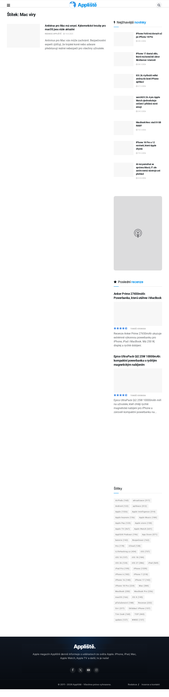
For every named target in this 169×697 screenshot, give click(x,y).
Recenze (145, 603)
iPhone (140, 569)
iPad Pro (122, 569)
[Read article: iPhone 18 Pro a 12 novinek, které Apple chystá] (124, 148)
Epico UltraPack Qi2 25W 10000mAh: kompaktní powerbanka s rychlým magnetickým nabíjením (137, 360)
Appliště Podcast (126, 534)
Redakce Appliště (53, 34)
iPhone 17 (142, 580)
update (121, 620)
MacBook (122, 591)
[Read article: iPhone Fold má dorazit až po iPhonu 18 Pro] (124, 39)
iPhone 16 (123, 580)
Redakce (132, 684)
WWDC (138, 620)
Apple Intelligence (143, 512)
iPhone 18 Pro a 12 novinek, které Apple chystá (146, 145)
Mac (144, 586)
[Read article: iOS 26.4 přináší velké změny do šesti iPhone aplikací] (124, 81)
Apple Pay (123, 523)
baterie (121, 540)
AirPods (122, 500)
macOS (121, 597)
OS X (137, 597)
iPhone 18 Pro (125, 586)
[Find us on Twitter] (80, 670)
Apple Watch (143, 529)
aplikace (140, 506)
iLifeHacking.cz (125, 552)
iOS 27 (138, 563)
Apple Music (148, 517)
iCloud (135, 546)
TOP (140, 614)
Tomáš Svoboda (138, 329)
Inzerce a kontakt (151, 684)
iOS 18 (138, 557)
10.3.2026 (141, 130)
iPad (153, 563)
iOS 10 (121, 557)
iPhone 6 (122, 574)
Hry (119, 546)
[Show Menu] (8, 5)
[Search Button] (159, 5)
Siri (120, 608)
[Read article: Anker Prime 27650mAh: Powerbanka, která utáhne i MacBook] (138, 314)
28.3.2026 (141, 41)
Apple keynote (125, 517)
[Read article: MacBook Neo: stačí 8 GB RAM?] (124, 128)
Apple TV (122, 529)
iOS (145, 552)
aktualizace (141, 500)
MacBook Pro (143, 591)
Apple (121, 512)
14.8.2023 (69, 34)
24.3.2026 (141, 111)
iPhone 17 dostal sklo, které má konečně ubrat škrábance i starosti (148, 56)
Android (122, 506)
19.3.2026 (141, 153)
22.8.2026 (141, 178)
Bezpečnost (140, 540)
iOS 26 (121, 563)
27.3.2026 (141, 86)
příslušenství (124, 603)
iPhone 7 (141, 574)
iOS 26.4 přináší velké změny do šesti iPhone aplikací (147, 78)
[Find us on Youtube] (88, 670)
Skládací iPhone (139, 608)
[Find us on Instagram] (96, 670)
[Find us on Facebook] (72, 670)
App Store (149, 534)
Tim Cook (122, 614)
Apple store (143, 523)
